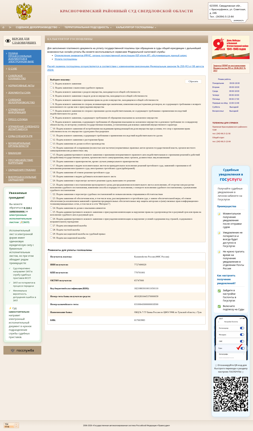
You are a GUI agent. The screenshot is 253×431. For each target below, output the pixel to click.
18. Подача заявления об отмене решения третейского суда (81, 172)
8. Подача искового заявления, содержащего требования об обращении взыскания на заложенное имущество (105, 117)
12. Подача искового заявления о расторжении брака (78, 139)
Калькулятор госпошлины (135, 27)
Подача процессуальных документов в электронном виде (21, 57)
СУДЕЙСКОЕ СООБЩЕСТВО (17, 77)
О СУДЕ (12, 68)
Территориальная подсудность (87, 27)
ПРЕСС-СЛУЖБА (18, 119)
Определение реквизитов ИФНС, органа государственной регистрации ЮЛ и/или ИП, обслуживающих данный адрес (121, 55)
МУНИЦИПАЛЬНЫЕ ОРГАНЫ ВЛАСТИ (19, 144)
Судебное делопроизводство (37, 27)
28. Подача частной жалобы (66, 229)
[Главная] (3, 27)
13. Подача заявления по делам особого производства (78, 143)
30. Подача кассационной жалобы (69, 238)
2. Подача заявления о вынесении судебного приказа (77, 87)
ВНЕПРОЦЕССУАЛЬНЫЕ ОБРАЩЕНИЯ (22, 178)
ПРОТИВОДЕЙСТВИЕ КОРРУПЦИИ (20, 161)
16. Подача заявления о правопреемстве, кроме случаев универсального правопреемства (95, 161)
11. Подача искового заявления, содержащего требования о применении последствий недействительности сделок (107, 135)
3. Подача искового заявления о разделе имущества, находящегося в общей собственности (96, 92)
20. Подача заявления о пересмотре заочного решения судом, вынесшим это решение (93, 180)
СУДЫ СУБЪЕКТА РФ (20, 136)
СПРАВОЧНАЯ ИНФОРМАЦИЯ (17, 111)
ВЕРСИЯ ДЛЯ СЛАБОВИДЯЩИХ (24, 40)
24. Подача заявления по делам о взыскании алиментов (79, 208)
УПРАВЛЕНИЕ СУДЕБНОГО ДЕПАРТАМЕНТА (23, 128)
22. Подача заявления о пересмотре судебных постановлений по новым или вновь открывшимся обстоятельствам (107, 194)
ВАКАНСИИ (14, 153)
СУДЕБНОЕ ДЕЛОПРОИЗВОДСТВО (21, 101)
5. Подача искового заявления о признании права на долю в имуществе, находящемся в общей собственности (105, 100)
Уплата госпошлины (66, 59)
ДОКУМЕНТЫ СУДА (19, 92)
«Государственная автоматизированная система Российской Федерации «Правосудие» (131, 425)
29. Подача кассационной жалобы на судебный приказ (78, 234)
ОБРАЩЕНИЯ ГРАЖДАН (22, 170)
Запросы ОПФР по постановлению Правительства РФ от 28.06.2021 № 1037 (229, 68)
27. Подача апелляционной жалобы (69, 225)
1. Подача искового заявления (66, 83)
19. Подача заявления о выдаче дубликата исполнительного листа (84, 176)
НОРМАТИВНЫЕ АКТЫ (21, 85)
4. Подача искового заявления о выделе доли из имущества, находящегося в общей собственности (99, 96)
